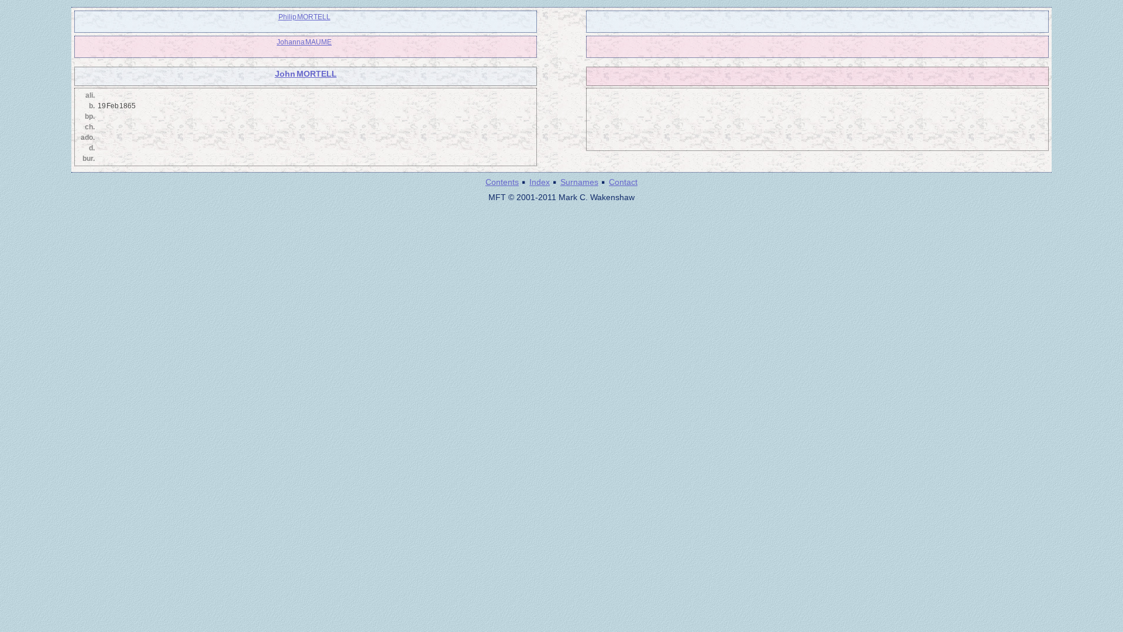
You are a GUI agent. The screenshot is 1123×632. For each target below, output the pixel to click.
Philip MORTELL (304, 17)
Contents (502, 182)
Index (539, 182)
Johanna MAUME (304, 42)
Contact (623, 182)
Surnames (579, 182)
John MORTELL (306, 73)
